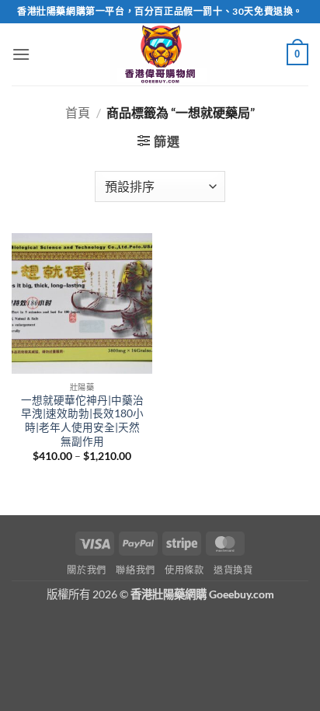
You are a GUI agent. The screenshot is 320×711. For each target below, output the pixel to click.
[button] (21, 54)
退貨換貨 (233, 570)
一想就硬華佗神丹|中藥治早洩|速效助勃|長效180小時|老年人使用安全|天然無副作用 (82, 421)
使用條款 (184, 570)
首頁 (77, 112)
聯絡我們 (135, 570)
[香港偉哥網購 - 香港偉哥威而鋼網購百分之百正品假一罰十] (160, 54)
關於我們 (86, 570)
